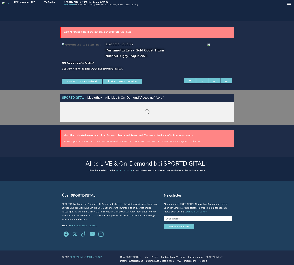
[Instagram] (101, 235)
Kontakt (203, 260)
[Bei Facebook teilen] (190, 81)
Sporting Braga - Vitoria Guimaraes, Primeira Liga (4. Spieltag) (112, 4)
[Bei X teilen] (202, 81)
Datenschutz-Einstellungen (160, 260)
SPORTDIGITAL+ (124, 170)
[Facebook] (66, 235)
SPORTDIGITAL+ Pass (120, 31)
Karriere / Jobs (195, 257)
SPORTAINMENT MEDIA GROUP (86, 257)
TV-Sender (49, 2)
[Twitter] (75, 235)
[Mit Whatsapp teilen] (214, 81)
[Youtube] (92, 235)
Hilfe (146, 257)
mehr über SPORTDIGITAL (83, 225)
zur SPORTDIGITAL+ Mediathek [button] (83, 81)
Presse (154, 257)
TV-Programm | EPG (24, 2)
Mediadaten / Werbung (173, 257)
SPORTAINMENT (214, 257)
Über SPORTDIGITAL (130, 257)
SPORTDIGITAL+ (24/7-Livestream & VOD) (86, 2)
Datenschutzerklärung (196, 211)
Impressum (190, 260)
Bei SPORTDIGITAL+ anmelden (123, 81)
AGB (179, 260)
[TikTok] (83, 235)
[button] (289, 4)
